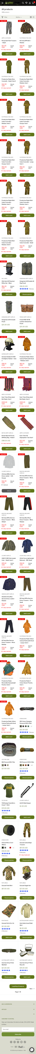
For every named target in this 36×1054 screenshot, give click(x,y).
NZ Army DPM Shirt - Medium (25, 41)
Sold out (9, 490)
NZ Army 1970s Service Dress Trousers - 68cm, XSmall (8, 519)
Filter (5, 17)
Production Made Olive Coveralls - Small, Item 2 (9, 80)
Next (31, 988)
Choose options (27, 294)
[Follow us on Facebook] (11, 1042)
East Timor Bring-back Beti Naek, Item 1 (8, 398)
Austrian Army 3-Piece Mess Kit (26, 963)
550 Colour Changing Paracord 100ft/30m (26, 722)
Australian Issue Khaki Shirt (26, 924)
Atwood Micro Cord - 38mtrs (8, 843)
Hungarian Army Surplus (26, 278)
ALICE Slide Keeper (25, 803)
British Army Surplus (7, 433)
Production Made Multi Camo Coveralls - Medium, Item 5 (8, 242)
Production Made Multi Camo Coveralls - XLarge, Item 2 (8, 162)
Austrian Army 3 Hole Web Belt (8, 963)
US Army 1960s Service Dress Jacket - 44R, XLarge (8, 476)
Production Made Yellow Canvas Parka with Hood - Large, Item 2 (27, 640)
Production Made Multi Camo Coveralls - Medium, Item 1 (26, 81)
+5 (13, 847)
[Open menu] (2, 3)
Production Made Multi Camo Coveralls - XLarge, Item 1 (26, 121)
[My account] (30, 3)
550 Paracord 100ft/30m (27, 762)
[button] (31, 1049)
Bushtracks (5, 920)
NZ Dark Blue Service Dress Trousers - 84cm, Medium (8, 642)
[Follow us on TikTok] (25, 1042)
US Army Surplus (6, 471)
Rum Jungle (23, 840)
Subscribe (18, 1034)
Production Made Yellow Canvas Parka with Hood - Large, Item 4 (9, 723)
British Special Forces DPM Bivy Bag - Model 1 (8, 436)
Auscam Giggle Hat (25, 885)
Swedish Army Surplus (8, 594)
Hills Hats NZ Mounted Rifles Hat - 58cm (8, 282)
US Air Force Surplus (25, 555)
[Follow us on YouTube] (21, 1042)
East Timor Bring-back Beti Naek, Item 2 (26, 398)
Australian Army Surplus (26, 920)
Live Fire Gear (5, 759)
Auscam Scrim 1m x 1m (8, 923)
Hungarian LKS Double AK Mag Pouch (27, 282)
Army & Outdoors (6, 38)
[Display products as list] (33, 17)
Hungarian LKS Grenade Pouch (8, 320)
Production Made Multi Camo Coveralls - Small (26, 241)
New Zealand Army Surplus (25, 472)
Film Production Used (25, 38)
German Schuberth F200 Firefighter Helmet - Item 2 (9, 358)
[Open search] (23, 3)
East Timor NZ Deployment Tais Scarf (26, 436)
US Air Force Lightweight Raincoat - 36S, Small (27, 559)
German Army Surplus (7, 354)
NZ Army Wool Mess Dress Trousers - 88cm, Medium (26, 519)
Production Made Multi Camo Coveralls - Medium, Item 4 (26, 202)
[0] (33, 3)
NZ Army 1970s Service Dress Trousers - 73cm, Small (26, 600)
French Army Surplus (25, 317)
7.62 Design (4, 800)
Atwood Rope (23, 718)
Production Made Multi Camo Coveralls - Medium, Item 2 (8, 121)
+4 (31, 726)
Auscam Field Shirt (7, 885)
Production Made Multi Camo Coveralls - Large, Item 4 (27, 162)
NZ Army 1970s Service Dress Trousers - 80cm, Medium (26, 477)
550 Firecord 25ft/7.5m (8, 762)
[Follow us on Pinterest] (18, 1042)
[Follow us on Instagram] (14, 1042)
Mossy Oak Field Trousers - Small (9, 41)
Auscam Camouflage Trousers (26, 843)
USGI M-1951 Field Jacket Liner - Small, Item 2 (9, 559)
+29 (31, 765)
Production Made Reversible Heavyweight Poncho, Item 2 (9, 683)
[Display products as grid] (31, 17)
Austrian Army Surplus (8, 960)
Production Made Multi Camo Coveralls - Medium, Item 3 (8, 202)
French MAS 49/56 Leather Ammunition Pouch (25, 321)
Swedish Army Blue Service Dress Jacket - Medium (8, 598)
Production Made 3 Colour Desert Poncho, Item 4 (26, 683)
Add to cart (9, 54)
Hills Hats (4, 278)
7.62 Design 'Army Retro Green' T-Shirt (8, 804)
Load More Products (18, 986)
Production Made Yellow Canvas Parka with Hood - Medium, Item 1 (27, 358)
